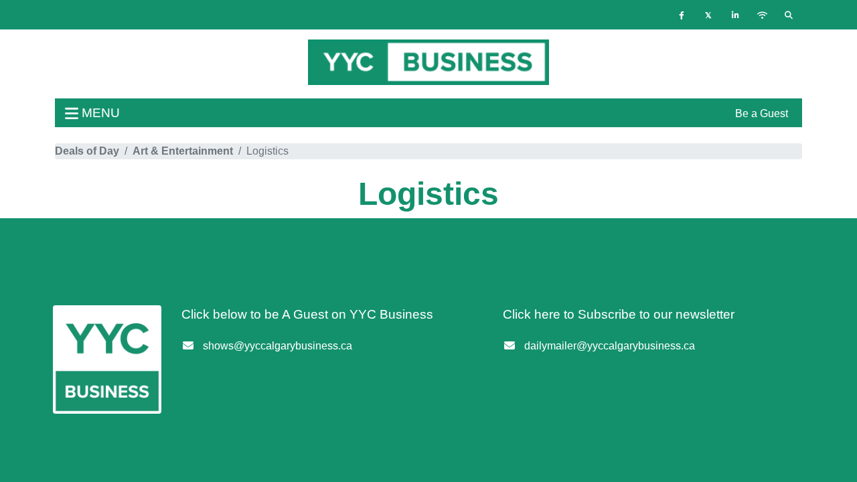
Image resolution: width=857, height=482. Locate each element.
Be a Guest (761, 113)
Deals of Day (87, 151)
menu (99, 113)
